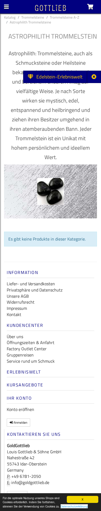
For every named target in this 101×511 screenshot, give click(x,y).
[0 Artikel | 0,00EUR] (90, 7)
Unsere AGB (18, 296)
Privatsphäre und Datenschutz (34, 290)
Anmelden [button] (20, 422)
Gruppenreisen (20, 355)
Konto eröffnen (20, 409)
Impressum (17, 308)
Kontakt (14, 314)
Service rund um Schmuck (31, 361)
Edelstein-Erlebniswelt (57, 76)
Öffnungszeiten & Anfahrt (30, 342)
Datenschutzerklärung (74, 506)
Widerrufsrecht (20, 302)
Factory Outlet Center (27, 348)
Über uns (15, 336)
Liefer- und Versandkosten (31, 283)
